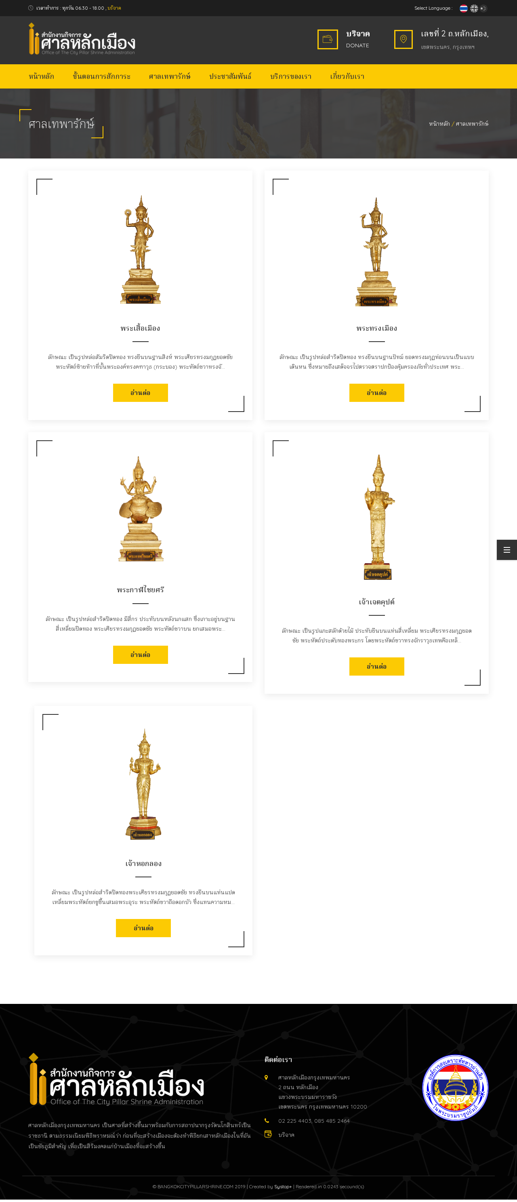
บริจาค (114, 8)
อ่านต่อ (140, 393)
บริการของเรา (290, 76)
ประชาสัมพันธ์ (230, 76)
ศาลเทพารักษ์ (170, 76)
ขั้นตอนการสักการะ (101, 76)
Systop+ (283, 1186)
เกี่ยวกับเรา (347, 76)
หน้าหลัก (41, 76)
